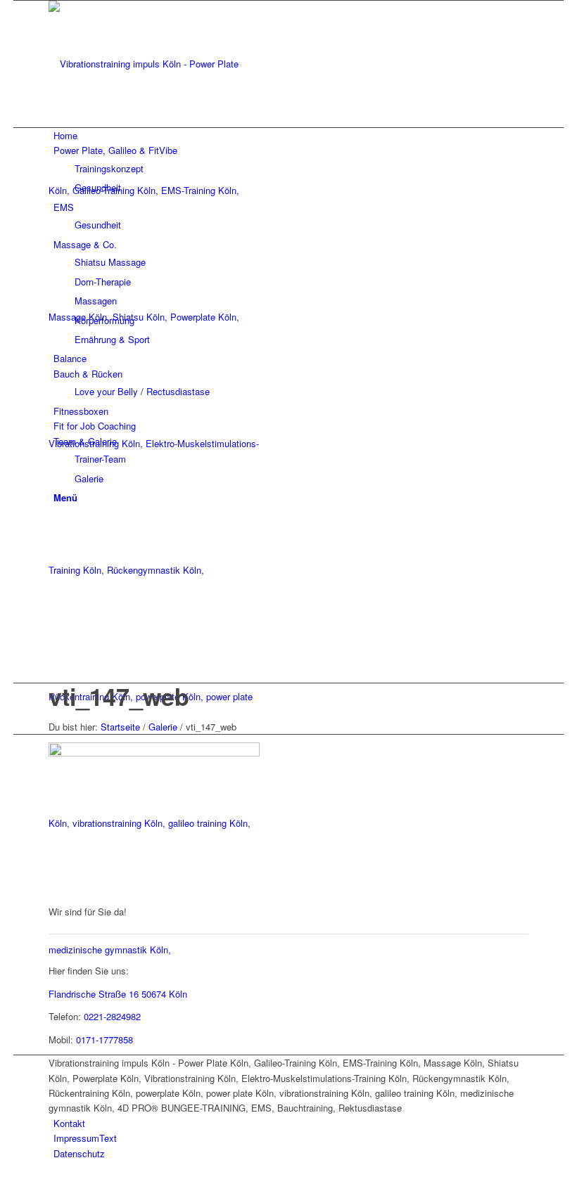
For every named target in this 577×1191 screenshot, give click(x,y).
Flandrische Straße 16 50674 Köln (118, 993)
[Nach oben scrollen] (16, 1182)
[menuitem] (290, 135)
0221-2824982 (112, 1016)
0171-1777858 (104, 1039)
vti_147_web (119, 696)
